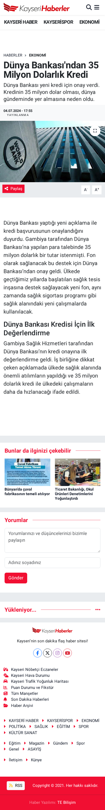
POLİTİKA (17, 726)
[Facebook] (37, 653)
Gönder (15, 577)
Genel (14, 749)
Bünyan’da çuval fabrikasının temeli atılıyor (27, 491)
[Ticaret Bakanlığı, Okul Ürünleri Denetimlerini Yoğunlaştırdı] (78, 471)
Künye (36, 760)
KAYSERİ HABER (20, 22)
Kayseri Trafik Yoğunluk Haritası (40, 681)
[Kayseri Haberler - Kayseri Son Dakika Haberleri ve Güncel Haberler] (37, 7)
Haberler (13, 55)
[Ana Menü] (96, 7)
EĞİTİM (63, 726)
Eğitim (14, 743)
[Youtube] (67, 653)
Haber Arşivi (22, 705)
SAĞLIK (41, 726)
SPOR (84, 726)
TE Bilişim (66, 802)
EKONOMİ (89, 22)
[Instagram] (57, 653)
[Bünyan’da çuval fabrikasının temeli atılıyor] (27, 471)
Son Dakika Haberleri (30, 699)
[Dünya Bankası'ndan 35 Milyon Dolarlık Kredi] (52, 151)
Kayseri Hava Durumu (30, 675)
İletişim (15, 760)
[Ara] (89, 7)
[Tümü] (97, 609)
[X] (47, 653)
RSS (18, 785)
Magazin (36, 743)
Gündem (60, 743)
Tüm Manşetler (24, 693)
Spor (80, 743)
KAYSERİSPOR (58, 22)
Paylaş (16, 188)
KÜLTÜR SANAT (23, 732)
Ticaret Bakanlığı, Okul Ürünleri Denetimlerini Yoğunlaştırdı (74, 494)
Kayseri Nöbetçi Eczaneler (34, 669)
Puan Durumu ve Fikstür (32, 687)
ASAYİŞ (34, 749)
